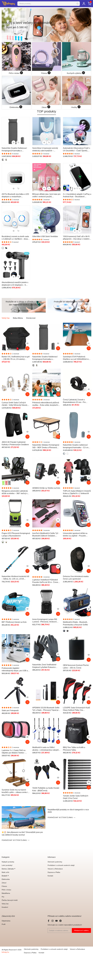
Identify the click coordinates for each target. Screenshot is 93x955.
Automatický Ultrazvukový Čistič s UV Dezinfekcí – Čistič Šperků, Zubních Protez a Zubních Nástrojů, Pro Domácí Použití (76, 149)
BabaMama (6, 893)
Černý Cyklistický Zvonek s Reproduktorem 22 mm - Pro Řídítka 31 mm (74, 401)
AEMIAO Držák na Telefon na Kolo (46, 488)
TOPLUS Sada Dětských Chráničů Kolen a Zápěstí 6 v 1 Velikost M (77, 492)
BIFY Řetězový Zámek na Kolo (14, 622)
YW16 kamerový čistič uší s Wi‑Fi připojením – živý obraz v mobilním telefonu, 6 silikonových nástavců (77, 237)
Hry (3, 897)
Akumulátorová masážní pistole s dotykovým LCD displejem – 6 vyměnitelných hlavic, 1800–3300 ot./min (15, 283)
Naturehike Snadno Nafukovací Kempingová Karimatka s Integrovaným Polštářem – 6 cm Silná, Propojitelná (14, 149)
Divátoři (5, 876)
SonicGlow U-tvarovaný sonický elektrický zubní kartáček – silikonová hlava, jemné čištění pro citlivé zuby (46, 149)
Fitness (4, 886)
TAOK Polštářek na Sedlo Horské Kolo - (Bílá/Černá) (45, 789)
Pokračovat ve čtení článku (14, 840)
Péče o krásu (6, 890)
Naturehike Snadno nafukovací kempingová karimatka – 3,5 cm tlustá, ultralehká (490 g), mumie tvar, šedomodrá (76, 446)
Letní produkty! (7, 865)
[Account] (84, 3)
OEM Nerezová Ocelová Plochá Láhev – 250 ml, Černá (76, 666)
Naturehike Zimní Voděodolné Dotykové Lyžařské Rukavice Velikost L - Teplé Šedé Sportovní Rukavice (45, 666)
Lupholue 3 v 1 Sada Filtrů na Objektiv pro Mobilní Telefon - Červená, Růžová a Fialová (13, 751)
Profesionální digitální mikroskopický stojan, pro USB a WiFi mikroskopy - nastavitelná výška (15, 669)
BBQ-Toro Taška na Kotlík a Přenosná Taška (74, 748)
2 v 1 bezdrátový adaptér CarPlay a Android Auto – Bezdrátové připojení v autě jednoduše (77, 195)
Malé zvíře (5, 872)
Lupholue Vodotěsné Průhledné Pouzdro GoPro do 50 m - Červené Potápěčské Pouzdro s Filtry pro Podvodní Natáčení (46, 581)
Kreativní (5, 907)
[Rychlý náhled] (27, 343)
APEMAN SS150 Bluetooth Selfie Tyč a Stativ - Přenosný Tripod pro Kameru (45, 709)
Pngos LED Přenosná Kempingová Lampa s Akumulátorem (16, 534)
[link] (46, 25)
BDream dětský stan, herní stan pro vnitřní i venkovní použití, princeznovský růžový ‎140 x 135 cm (46, 195)
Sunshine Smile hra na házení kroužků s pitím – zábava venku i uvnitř (15, 791)
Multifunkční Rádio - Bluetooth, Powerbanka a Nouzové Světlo (75, 623)
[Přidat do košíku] (27, 348)
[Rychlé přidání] (58, 348)
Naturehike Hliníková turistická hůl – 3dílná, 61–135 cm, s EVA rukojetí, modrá (15, 577)
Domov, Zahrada (8, 869)
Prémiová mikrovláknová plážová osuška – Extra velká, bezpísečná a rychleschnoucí (46, 404)
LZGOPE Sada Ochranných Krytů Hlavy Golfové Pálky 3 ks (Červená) (76, 709)
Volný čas (5, 904)
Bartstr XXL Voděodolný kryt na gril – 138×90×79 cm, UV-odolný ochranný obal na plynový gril (16, 358)
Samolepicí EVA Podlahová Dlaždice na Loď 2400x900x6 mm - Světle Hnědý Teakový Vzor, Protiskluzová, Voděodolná (77, 358)
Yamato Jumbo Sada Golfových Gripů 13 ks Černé (75, 797)
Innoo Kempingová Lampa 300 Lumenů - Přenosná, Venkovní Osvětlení (44, 620)
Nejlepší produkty (8, 862)
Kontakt (50, 876)
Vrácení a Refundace (55, 869)
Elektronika (6, 879)
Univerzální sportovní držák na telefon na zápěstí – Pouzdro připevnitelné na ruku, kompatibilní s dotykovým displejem (77, 534)
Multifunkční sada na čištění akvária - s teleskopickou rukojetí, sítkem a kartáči (45, 748)
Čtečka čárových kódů (10, 900)
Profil (3, 924)
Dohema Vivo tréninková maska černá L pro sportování (76, 577)
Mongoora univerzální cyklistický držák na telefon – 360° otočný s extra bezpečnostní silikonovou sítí (15, 492)
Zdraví (4, 883)
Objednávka (6, 921)
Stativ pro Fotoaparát (10, 710)
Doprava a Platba (54, 872)
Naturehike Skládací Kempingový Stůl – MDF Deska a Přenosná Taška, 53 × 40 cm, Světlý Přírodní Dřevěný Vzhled (46, 446)
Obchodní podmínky (55, 862)
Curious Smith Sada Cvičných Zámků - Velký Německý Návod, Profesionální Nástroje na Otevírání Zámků (16, 404)
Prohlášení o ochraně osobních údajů (61, 865)
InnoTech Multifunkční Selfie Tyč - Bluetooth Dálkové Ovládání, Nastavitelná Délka (45, 534)
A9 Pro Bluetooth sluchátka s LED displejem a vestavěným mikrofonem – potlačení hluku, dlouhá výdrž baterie (15, 195)
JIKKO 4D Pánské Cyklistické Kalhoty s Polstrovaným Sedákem (15, 443)
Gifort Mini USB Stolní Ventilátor (45, 236)
